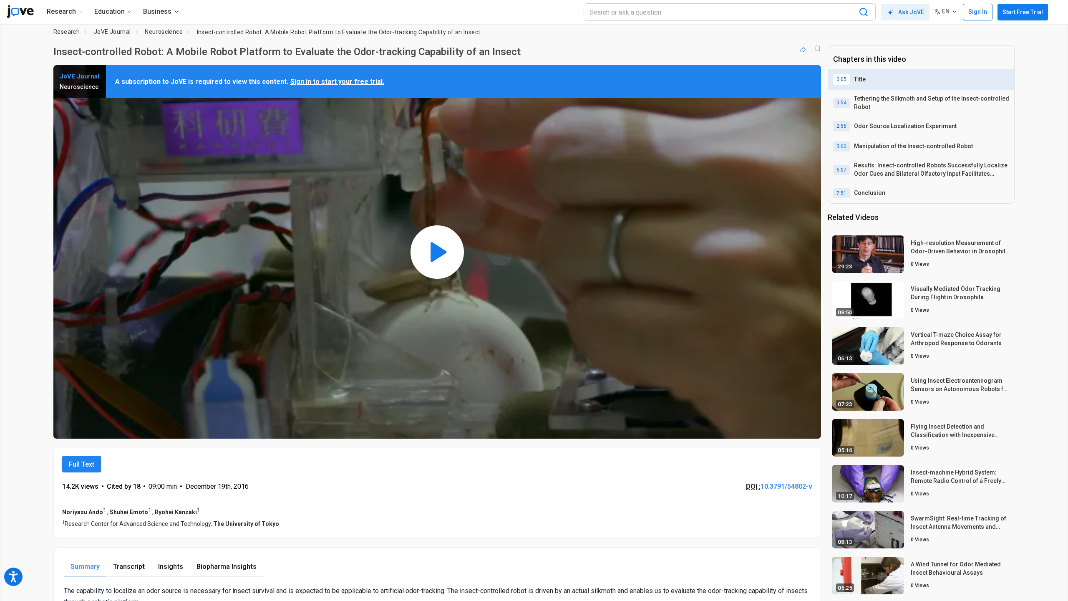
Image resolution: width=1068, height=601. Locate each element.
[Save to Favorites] (817, 48)
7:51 (841, 193)
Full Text (81, 464)
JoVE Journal (112, 31)
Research (66, 31)
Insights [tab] (170, 567)
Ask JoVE (911, 12)
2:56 (841, 126)
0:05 (841, 79)
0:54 (841, 103)
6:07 (841, 170)
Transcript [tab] (129, 567)
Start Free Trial (1023, 12)
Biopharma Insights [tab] (226, 567)
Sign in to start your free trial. (337, 82)
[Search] (863, 12)
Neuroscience (164, 31)
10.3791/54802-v (786, 486)
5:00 (841, 146)
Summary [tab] (85, 567)
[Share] (802, 48)
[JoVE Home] (20, 11)
